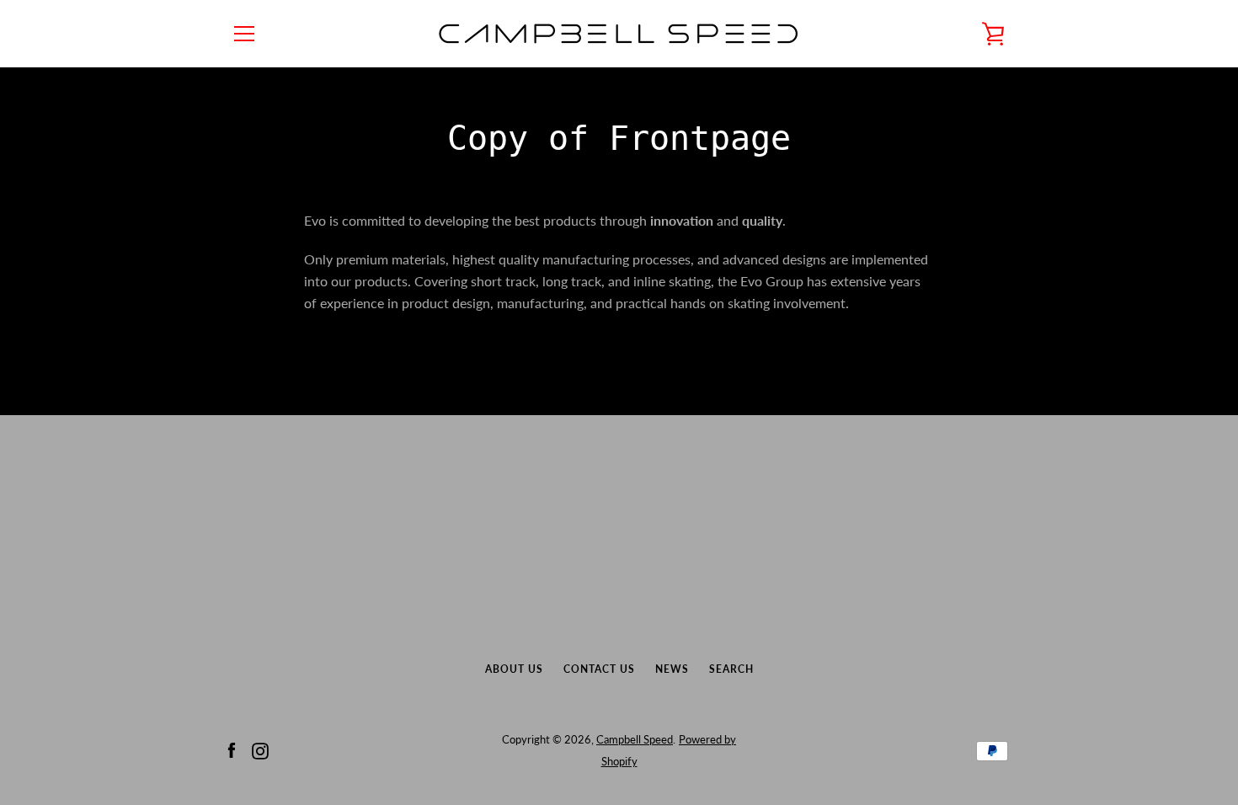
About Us (514, 669)
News (672, 669)
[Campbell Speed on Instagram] (260, 749)
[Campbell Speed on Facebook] (231, 749)
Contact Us (599, 669)
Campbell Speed (634, 739)
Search (731, 669)
